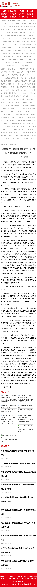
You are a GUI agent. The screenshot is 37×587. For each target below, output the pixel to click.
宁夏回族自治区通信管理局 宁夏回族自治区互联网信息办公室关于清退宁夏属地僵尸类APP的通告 (18, 41)
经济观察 (13, 17)
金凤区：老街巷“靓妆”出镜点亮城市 (25, 430)
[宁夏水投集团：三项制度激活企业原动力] (9, 397)
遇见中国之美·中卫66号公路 (9, 38)
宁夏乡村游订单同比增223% (24, 56)
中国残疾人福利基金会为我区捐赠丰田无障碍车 (14, 20)
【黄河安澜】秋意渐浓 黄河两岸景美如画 (13, 60)
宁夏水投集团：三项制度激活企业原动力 (9, 400)
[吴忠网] (10, 3)
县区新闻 (21, 14)
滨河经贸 (21, 17)
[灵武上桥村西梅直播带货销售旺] (9, 436)
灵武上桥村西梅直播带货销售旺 (9, 440)
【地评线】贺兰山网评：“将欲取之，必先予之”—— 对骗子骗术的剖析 (8, 422)
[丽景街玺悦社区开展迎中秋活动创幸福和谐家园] (25, 416)
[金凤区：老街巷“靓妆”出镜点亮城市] (25, 426)
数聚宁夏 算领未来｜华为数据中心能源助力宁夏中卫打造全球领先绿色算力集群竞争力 (18, 26)
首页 (4, 11)
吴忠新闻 (13, 11)
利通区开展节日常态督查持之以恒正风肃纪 (25, 400)
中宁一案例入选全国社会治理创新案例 (21, 44)
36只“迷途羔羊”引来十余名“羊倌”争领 (16, 50)
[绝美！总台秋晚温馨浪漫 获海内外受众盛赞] (9, 407)
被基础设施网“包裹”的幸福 (17, 129)
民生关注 (30, 14)
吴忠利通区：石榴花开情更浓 (24, 102)
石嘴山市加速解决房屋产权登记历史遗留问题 (18, 66)
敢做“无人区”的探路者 (11, 78)
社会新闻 (30, 17)
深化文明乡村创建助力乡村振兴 (25, 410)
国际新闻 (4, 14)
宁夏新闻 (21, 11)
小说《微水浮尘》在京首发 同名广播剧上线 (17, 96)
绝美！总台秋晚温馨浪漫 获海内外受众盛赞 (8, 410)
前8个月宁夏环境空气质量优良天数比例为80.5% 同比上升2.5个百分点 (18, 63)
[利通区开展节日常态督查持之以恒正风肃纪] (25, 397)
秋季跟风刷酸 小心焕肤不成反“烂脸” (15, 126)
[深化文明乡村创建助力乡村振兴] (25, 407)
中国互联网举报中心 (29, 584)
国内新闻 (30, 11)
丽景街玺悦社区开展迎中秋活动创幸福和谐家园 (25, 420)
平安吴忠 (4, 17)
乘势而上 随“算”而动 (16, 111)
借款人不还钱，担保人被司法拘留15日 (16, 90)
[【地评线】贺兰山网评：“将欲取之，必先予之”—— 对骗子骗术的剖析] (9, 417)
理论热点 (13, 14)
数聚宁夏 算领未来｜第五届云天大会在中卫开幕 (19, 35)
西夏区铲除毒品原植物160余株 (10, 105)
